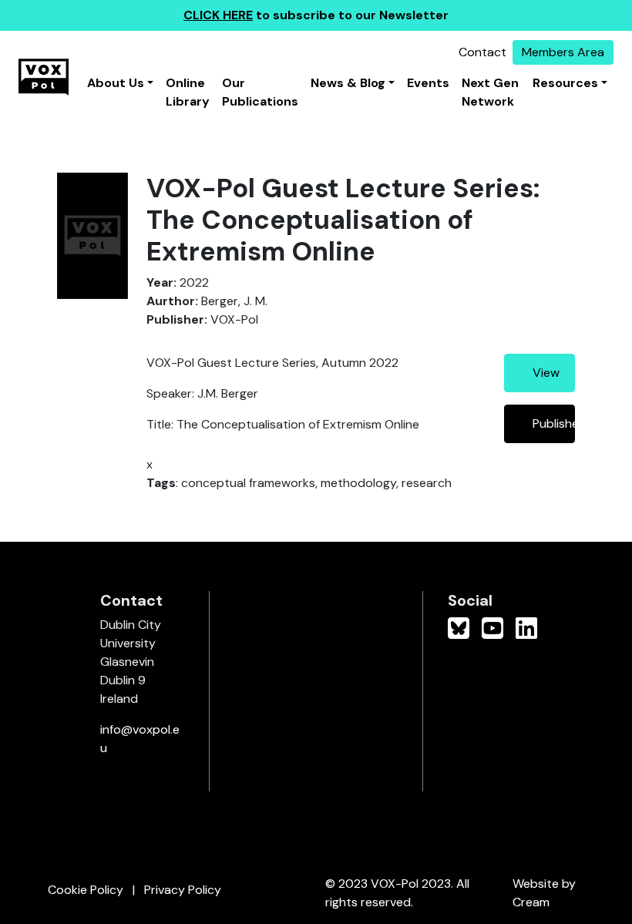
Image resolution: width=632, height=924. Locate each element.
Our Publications (260, 92)
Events (428, 83)
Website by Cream (544, 892)
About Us (115, 83)
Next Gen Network (490, 92)
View (546, 373)
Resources (565, 83)
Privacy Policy (182, 890)
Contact (482, 52)
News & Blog (348, 83)
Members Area (563, 52)
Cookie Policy (85, 890)
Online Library (188, 92)
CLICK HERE (218, 15)
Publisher (554, 423)
